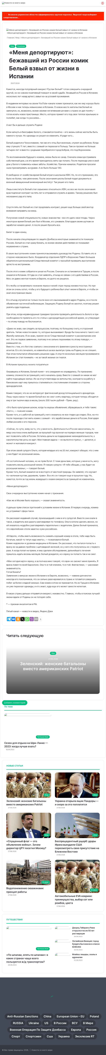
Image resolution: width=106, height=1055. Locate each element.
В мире (88, 1023)
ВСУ (75, 1023)
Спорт (16, 1036)
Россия (91, 1029)
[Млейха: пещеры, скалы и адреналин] (62, 958)
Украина (64, 1036)
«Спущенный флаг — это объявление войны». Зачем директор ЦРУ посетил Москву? (26, 845)
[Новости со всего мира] (13, 3)
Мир (12, 46)
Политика (21, 46)
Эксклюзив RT (84, 1036)
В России (60, 1023)
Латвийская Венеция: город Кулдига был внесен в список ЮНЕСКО (86, 944)
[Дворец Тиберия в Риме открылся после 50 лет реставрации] (62, 931)
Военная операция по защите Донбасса (38, 1029)
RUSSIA (18, 1023)
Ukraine (34, 1023)
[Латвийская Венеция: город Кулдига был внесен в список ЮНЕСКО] (62, 945)
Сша (50, 1036)
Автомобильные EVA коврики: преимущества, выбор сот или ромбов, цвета (74, 899)
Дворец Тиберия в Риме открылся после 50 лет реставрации (83, 930)
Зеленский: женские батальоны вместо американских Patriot (53, 666)
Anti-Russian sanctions (22, 1016)
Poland (94, 1016)
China (47, 1016)
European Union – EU (70, 1016)
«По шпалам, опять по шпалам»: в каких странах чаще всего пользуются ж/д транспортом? (27, 958)
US (46, 1023)
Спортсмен (33, 1036)
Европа (76, 1029)
